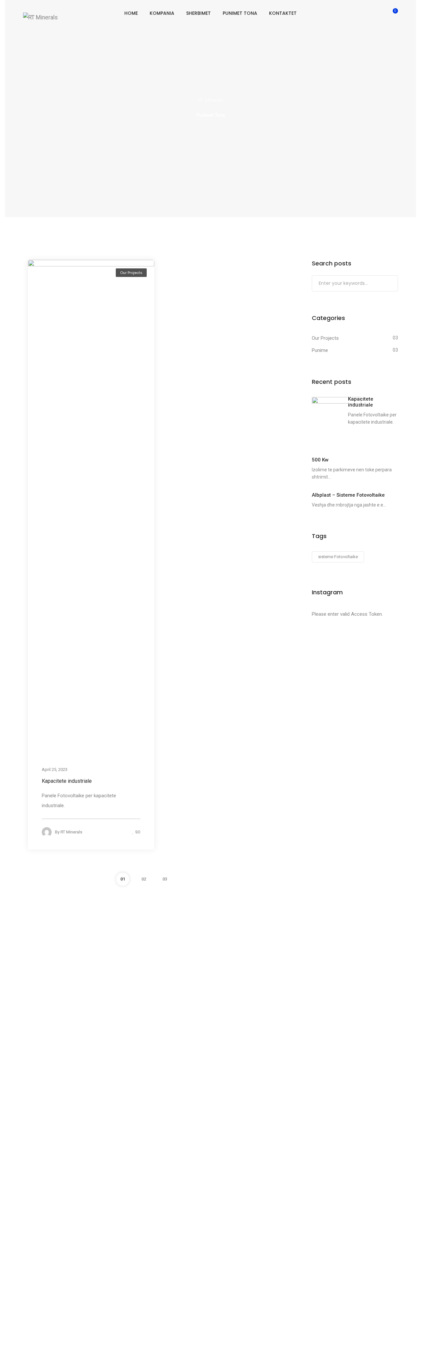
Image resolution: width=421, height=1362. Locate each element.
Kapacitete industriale (67, 781)
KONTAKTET (283, 13)
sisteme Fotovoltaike (338, 556)
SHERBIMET (198, 13)
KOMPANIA (162, 13)
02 (143, 879)
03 (164, 879)
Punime (320, 350)
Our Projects (131, 272)
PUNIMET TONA (240, 13)
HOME (131, 13)
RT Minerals (71, 832)
